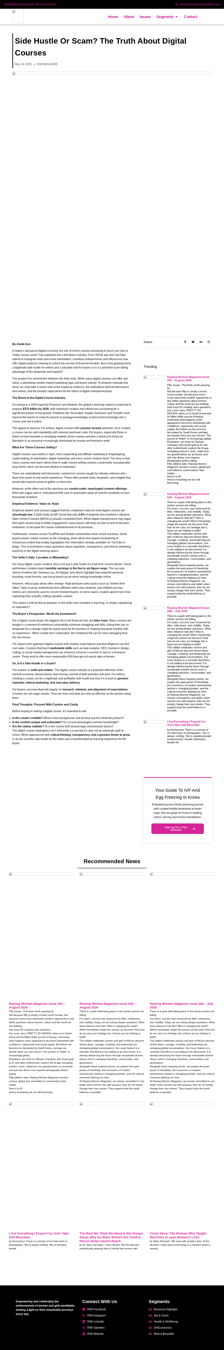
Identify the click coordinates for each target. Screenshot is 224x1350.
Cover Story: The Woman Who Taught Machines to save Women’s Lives (178, 1235)
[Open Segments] (176, 17)
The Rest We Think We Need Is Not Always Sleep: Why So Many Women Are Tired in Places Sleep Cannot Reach (111, 1237)
